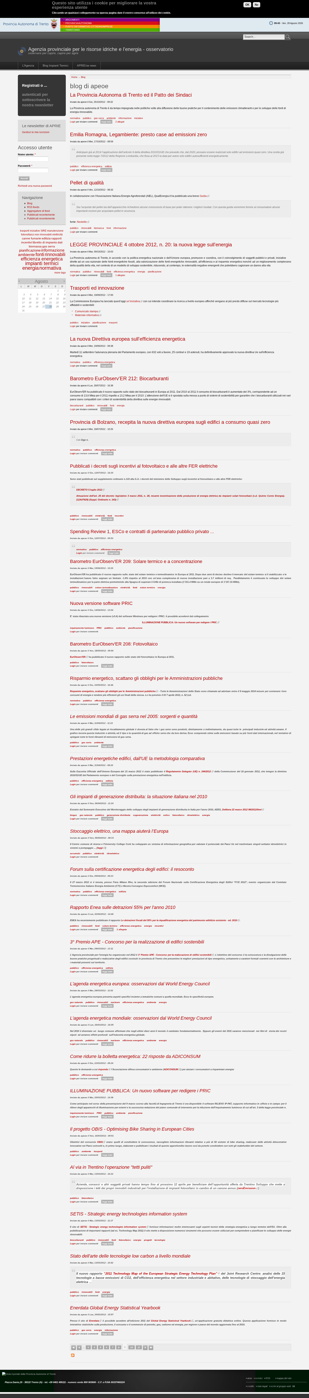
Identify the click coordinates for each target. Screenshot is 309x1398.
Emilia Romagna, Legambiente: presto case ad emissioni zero (138, 134)
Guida (203, 196)
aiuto (249, 1378)
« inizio (73, 1347)
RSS (267, 1378)
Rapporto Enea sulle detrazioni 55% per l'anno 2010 (122, 907)
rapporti (56, 238)
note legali (262, 1386)
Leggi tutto (106, 121)
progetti (148, 1240)
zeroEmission (247, 1188)
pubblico (87, 118)
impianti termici (41, 263)
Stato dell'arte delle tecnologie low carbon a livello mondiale (130, 1256)
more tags (60, 272)
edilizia (46, 238)
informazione (53, 250)
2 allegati (119, 121)
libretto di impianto (45, 242)
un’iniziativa (133, 301)
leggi (100, 848)
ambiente (26, 254)
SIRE (43, 230)
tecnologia (159, 1240)
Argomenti (72, 20)
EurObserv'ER (78, 657)
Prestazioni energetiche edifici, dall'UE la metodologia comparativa (137, 758)
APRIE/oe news (86, 65)
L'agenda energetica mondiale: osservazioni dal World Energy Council (141, 1018)
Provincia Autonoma (78, 23)
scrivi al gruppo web (281, 1386)
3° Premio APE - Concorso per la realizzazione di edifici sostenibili (137, 941)
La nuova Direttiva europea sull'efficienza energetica (127, 339)
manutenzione (55, 230)
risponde (103, 1069)
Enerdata (94, 1320)
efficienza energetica (42, 258)
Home (74, 77)
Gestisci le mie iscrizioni (35, 132)
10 (131, 1347)
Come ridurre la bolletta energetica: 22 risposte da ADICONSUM (135, 1056)
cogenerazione (140, 815)
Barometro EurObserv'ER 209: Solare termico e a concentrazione (136, 561)
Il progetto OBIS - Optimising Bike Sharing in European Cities (132, 1129)
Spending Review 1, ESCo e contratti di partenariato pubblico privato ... (142, 531)
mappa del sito (284, 1378)
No (256, 4)
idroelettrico (193, 815)
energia (30, 268)
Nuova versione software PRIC (101, 603)
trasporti (24, 230)
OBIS (100, 1142)
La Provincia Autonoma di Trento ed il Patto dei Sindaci (131, 95)
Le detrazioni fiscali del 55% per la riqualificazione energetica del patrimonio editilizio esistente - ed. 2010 (179, 920)
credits (250, 1386)
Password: (25, 165)
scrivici (258, 1378)
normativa (50, 268)
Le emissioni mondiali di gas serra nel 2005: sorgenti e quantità (133, 716)
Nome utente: (27, 154)
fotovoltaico (27, 234)
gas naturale (86, 815)
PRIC (99, 628)
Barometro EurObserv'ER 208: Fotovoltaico (114, 644)
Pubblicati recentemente (41, 214)
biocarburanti (76, 405)
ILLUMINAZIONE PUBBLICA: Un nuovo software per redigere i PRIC (179, 622)
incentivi (26, 242)
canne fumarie (31, 238)
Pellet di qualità (87, 182)
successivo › (145, 1347)
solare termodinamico (106, 587)
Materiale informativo (87, 315)
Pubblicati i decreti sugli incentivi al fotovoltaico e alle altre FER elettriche (144, 466)
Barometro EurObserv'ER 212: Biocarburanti (119, 378)
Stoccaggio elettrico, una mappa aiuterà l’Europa (119, 831)
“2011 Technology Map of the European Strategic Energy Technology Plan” (160, 1273)
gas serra (48, 246)
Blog (29, 203)
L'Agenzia (28, 65)
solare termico (147, 587)
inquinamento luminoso (82, 628)
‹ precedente (79, 1347)
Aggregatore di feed (38, 210)
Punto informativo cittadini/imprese (89, 26)
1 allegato (120, 275)
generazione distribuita (118, 815)
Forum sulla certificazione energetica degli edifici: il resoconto (132, 869)
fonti (40, 254)
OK (247, 4)
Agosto (41, 281)
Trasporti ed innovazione (97, 288)
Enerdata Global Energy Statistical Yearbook (115, 1307)
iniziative (35, 230)
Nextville (82, 221)
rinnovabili (55, 254)
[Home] (22, 54)
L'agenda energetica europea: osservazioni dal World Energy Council (140, 983)
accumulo (75, 853)
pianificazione (30, 250)
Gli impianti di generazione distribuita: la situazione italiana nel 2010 (138, 796)
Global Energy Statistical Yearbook (171, 1320)
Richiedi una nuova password (35, 185)
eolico (166, 815)
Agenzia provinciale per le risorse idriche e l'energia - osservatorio (100, 49)
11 (139, 1347)
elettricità (57, 234)
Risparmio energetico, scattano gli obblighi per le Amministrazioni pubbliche (146, 678)
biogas (73, 815)
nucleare (115, 1002)
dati (60, 242)
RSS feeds (33, 207)
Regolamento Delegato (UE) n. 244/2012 (188, 771)
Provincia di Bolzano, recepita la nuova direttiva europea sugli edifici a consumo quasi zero (170, 422)
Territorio (72, 30)
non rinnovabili (43, 234)
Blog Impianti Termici (55, 65)
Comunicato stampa (86, 311)
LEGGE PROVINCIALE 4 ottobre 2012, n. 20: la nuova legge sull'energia (151, 244)
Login (72, 121)
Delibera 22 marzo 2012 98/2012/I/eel (241, 809)
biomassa (35, 246)
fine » (151, 1347)
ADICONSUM (171, 1069)
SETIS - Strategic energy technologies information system (128, 1214)
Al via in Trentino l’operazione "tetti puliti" (111, 1167)
